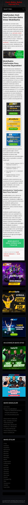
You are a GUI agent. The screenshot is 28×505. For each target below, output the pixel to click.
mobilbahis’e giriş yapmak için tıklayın (13, 243)
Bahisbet (6, 451)
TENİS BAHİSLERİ (8, 423)
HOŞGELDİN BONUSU (11, 412)
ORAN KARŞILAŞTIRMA (10, 430)
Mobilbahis (6, 42)
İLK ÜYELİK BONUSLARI (12, 415)
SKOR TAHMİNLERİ (9, 432)
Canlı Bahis (7, 407)
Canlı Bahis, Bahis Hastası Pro (14, 3)
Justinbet (6, 467)
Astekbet (6, 445)
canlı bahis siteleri (17, 33)
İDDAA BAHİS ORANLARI (10, 419)
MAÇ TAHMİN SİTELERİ (10, 421)
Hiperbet (6, 469)
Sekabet (6, 485)
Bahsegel (6, 455)
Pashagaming (7, 479)
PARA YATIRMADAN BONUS (13, 410)
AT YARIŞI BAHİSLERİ (9, 428)
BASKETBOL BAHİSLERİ (10, 425)
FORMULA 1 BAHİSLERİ (10, 426)
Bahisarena (7, 449)
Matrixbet (6, 475)
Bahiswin (6, 453)
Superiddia (7, 487)
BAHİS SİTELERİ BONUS (10, 409)
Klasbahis (6, 471)
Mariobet (6, 473)
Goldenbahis (7, 463)
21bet (5, 443)
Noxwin (6, 477)
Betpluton (6, 457)
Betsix (5, 459)
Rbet (5, 481)
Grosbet (6, 465)
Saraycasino (7, 483)
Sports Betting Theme (15, 502)
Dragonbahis (7, 461)
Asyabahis (6, 447)
